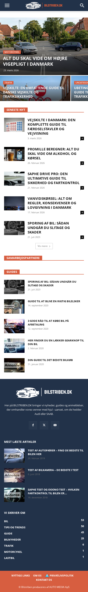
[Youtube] (55, 425)
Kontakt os (44, 580)
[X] (44, 425)
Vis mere (43, 246)
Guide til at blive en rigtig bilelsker (54, 301)
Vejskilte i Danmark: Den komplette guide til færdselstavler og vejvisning (52, 127)
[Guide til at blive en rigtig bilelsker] (14, 306)
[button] (7, 5)
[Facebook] (33, 425)
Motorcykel (12, 52)
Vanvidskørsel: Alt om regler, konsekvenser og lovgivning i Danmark (52, 203)
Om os (37, 575)
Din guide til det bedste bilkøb (50, 360)
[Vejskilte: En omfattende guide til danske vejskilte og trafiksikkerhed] (35, 93)
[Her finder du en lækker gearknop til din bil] (14, 346)
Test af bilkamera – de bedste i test (53, 470)
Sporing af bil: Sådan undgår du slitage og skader (49, 227)
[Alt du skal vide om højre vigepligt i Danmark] (44, 46)
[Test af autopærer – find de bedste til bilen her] (14, 456)
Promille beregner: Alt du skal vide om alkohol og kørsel (53, 153)
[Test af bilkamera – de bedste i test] (14, 475)
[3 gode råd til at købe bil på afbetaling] (14, 326)
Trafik (8, 82)
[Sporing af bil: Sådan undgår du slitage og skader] (14, 287)
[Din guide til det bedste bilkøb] (14, 365)
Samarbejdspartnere (23, 258)
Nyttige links (20, 575)
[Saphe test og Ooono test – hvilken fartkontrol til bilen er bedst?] (14, 495)
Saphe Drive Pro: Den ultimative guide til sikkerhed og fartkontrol (54, 178)
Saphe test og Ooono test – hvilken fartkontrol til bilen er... (53, 491)
